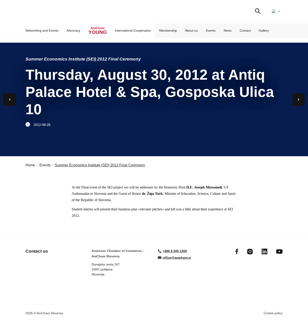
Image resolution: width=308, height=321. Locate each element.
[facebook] (236, 251)
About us (191, 30)
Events (211, 30)
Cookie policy (273, 313)
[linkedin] (264, 251)
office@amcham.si (177, 257)
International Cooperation (133, 30)
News (228, 30)
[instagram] (250, 251)
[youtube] (279, 251)
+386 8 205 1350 (175, 251)
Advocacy (73, 30)
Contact (245, 30)
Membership (168, 30)
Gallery (264, 30)
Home (30, 165)
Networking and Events (41, 30)
